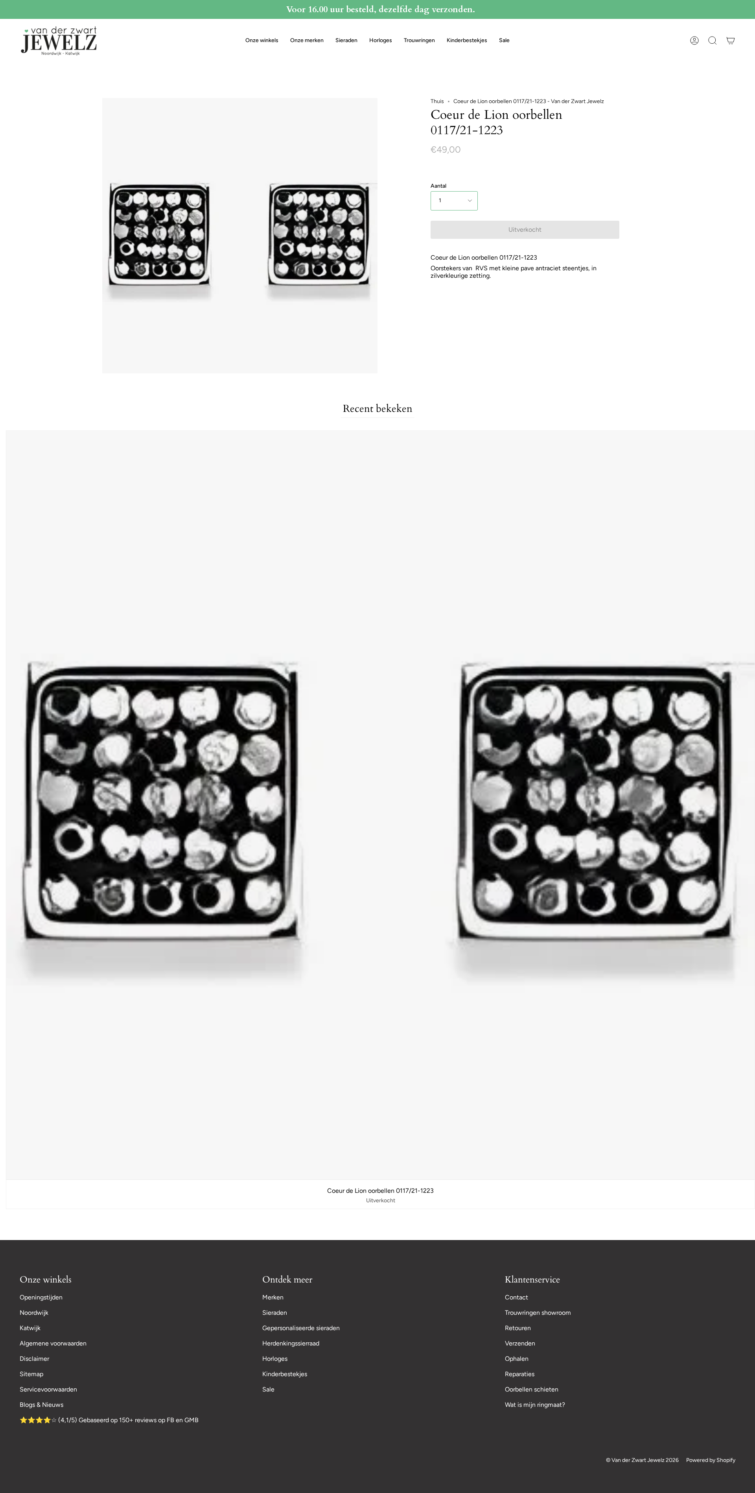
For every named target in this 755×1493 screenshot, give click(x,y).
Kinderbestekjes (284, 1374)
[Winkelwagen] (731, 40)
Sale (268, 1389)
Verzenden (520, 1343)
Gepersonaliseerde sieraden (301, 1328)
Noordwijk (34, 1312)
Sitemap (31, 1374)
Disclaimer (34, 1358)
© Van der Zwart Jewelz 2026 (642, 1460)
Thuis (437, 101)
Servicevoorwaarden (48, 1389)
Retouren (518, 1328)
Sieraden (274, 1312)
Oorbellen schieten (531, 1389)
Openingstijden (41, 1297)
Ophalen (516, 1358)
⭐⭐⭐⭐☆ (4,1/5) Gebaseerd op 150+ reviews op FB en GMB (109, 1420)
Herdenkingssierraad (290, 1343)
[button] (261, 40)
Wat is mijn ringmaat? (535, 1404)
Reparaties (519, 1374)
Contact (516, 1297)
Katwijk (30, 1328)
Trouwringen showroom (538, 1312)
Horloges (274, 1358)
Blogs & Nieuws (41, 1404)
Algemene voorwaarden (53, 1343)
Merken (273, 1297)
